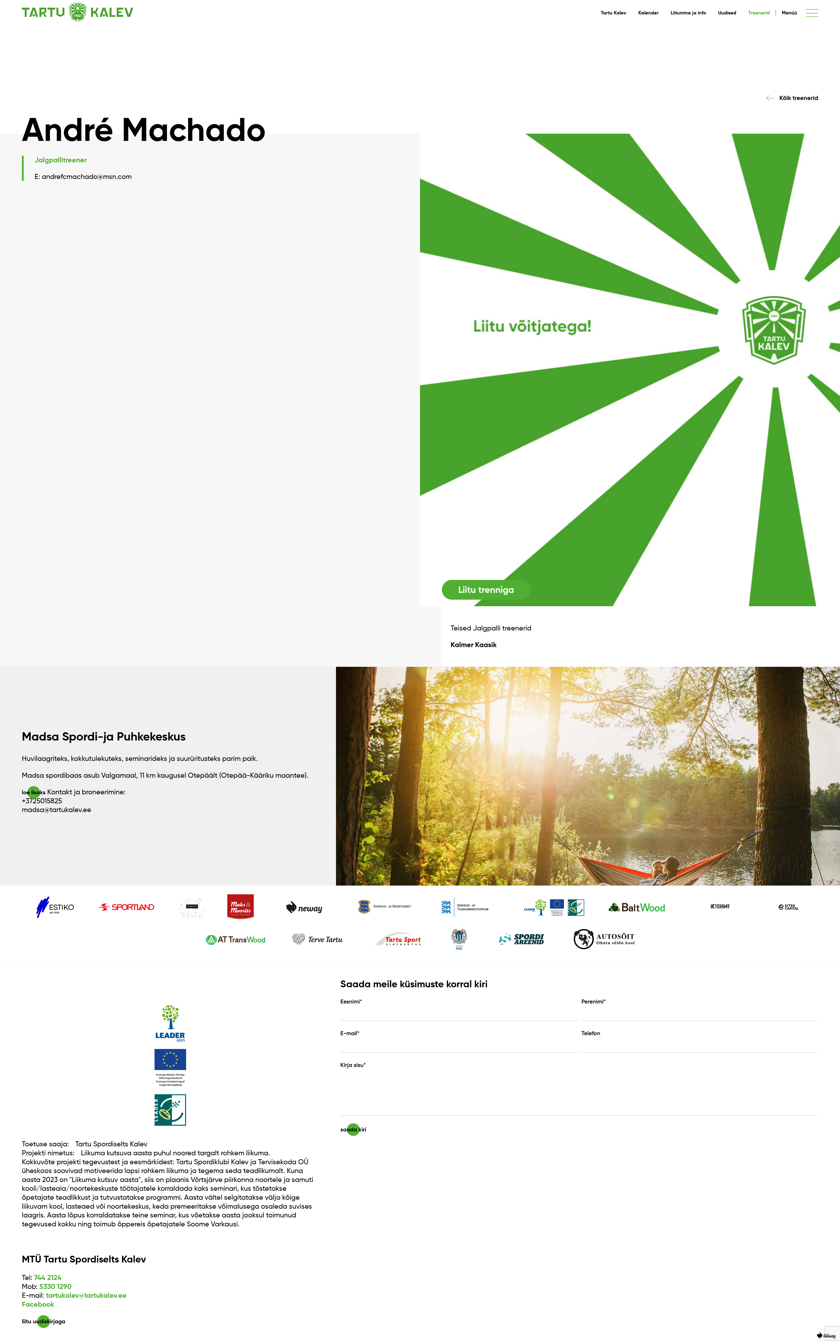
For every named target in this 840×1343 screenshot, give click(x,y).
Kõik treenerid (798, 98)
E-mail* (349, 1033)
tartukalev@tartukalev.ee (86, 1295)
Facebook (38, 1304)
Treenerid (759, 13)
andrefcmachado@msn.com (87, 176)
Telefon (590, 1033)
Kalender (648, 13)
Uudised (727, 13)
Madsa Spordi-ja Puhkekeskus (104, 736)
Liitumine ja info (688, 13)
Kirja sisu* (353, 1064)
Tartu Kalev (613, 13)
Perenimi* (593, 1001)
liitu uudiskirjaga (43, 1321)
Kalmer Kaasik (474, 644)
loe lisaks (34, 792)
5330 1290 (55, 1286)
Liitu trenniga (486, 589)
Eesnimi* (351, 1001)
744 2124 (47, 1277)
